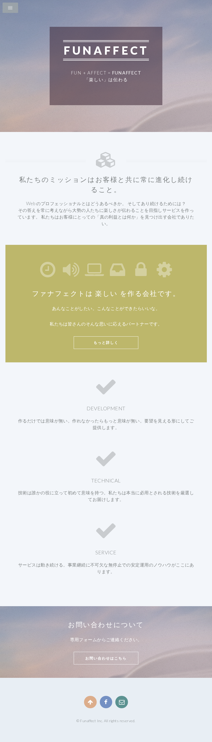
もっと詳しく (106, 342)
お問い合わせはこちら (106, 658)
